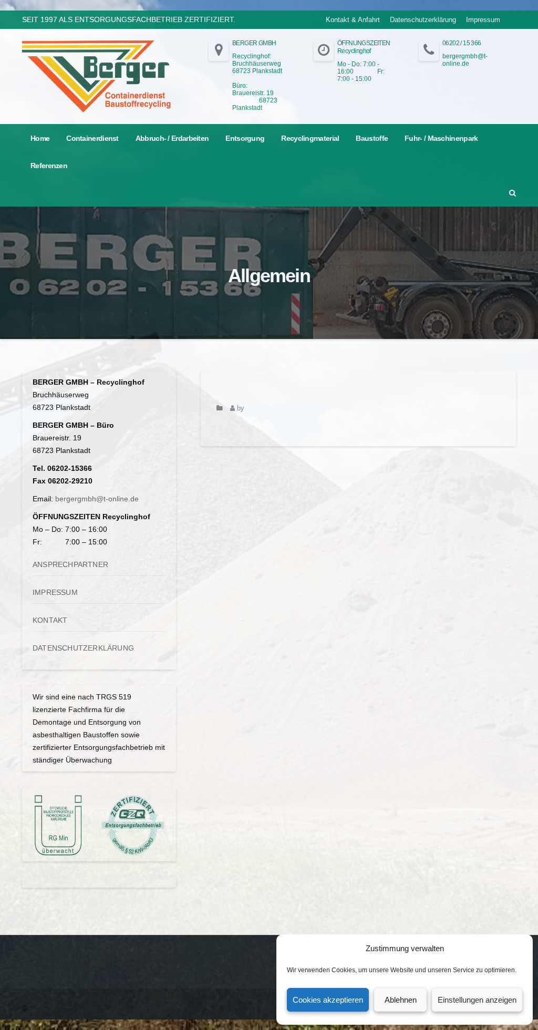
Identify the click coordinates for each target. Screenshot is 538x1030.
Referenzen (48, 165)
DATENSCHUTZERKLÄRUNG (83, 648)
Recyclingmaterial (310, 138)
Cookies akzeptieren (328, 999)
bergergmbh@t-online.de (97, 499)
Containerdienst (92, 138)
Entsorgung (244, 138)
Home (39, 138)
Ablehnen (401, 999)
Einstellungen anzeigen (477, 999)
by (239, 408)
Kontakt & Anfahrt (353, 20)
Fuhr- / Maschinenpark (441, 138)
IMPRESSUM (55, 592)
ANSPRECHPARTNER (70, 564)
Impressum (483, 20)
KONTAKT (50, 620)
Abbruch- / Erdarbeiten (172, 138)
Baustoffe (372, 138)
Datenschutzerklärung (423, 20)
